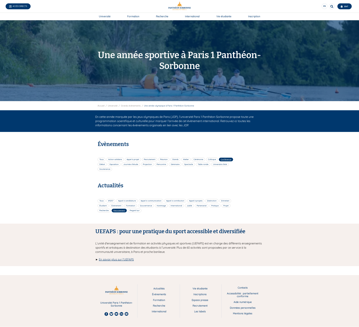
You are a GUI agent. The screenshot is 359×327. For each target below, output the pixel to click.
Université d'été (220, 164)
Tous (101, 159)
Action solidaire (115, 159)
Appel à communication (151, 201)
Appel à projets (195, 201)
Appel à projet (133, 159)
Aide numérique (243, 302)
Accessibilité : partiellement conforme (242, 295)
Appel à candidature (127, 201)
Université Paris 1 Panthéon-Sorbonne (116, 304)
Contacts (243, 287)
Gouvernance (146, 205)
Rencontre (161, 164)
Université (105, 16)
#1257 (110, 201)
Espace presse (200, 300)
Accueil (101, 105)
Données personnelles (243, 307)
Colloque (212, 159)
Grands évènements (131, 105)
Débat (102, 164)
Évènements (159, 294)
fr (324, 7)
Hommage (161, 205)
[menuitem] (104, 16)
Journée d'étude (130, 164)
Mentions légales (242, 313)
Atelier (186, 159)
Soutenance (104, 169)
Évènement (116, 205)
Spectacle (188, 164)
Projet (226, 205)
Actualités (159, 288)
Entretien (225, 201)
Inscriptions (200, 294)
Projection (147, 164)
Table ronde (203, 164)
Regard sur (135, 210)
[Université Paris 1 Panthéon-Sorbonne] (179, 6)
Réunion (164, 159)
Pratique (215, 205)
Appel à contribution (175, 201)
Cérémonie (198, 159)
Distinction (212, 201)
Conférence (226, 159)
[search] (332, 6)
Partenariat (202, 205)
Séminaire (175, 164)
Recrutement (149, 159)
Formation (133, 16)
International (192, 16)
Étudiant (103, 205)
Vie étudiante (223, 16)
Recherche (162, 16)
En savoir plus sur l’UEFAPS (116, 259)
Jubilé (189, 205)
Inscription (254, 16)
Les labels (200, 311)
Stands (175, 159)
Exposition (114, 164)
